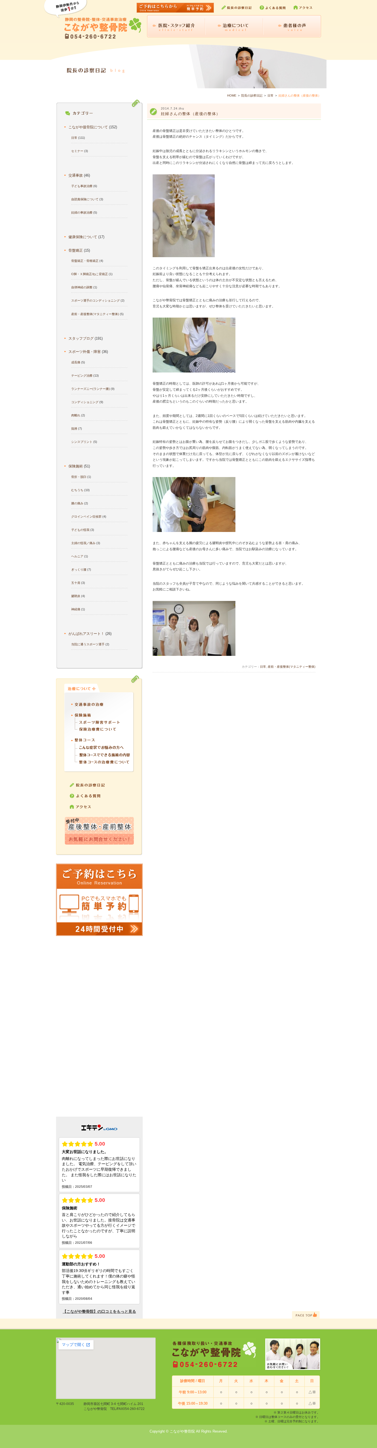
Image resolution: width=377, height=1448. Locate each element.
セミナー (77, 151)
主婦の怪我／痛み (83, 543)
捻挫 (74, 428)
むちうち (77, 490)
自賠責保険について (85, 199)
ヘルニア (77, 556)
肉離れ (75, 415)
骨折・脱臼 (78, 476)
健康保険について (82, 237)
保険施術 (75, 466)
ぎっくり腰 (78, 569)
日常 (270, 95)
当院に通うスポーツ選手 (88, 644)
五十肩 (75, 582)
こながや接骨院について (88, 127)
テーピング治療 (81, 375)
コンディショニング (85, 402)
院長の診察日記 (251, 95)
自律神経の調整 (81, 287)
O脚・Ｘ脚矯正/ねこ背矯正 (89, 274)
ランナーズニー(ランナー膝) (90, 388)
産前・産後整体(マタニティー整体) (95, 314)
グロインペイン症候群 (86, 516)
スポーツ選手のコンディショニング (95, 300)
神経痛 (75, 609)
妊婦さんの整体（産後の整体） (191, 113)
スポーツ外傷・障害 (84, 352)
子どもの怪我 (80, 529)
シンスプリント (81, 441)
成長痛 (75, 362)
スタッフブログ (81, 338)
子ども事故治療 (81, 186)
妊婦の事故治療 (81, 212)
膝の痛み (77, 503)
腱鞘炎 (75, 596)
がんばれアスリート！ (86, 634)
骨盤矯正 (75, 250)
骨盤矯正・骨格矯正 (85, 260)
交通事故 (75, 175)
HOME (231, 95)
